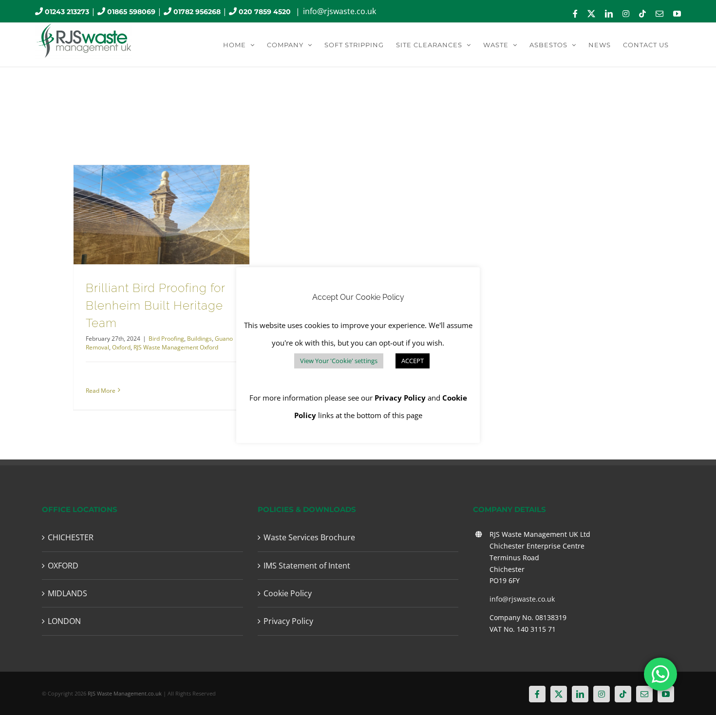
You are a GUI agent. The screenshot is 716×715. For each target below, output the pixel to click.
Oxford (121, 347)
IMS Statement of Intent (307, 565)
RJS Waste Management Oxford (175, 347)
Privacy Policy (288, 621)
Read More (100, 390)
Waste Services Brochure (309, 537)
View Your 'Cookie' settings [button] (338, 360)
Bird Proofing (166, 338)
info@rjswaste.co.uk (339, 11)
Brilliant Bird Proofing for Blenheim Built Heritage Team (155, 305)
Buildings (199, 338)
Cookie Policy (288, 593)
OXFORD (63, 565)
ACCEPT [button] (412, 360)
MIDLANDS (67, 593)
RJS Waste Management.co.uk (125, 693)
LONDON (64, 621)
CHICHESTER (71, 537)
